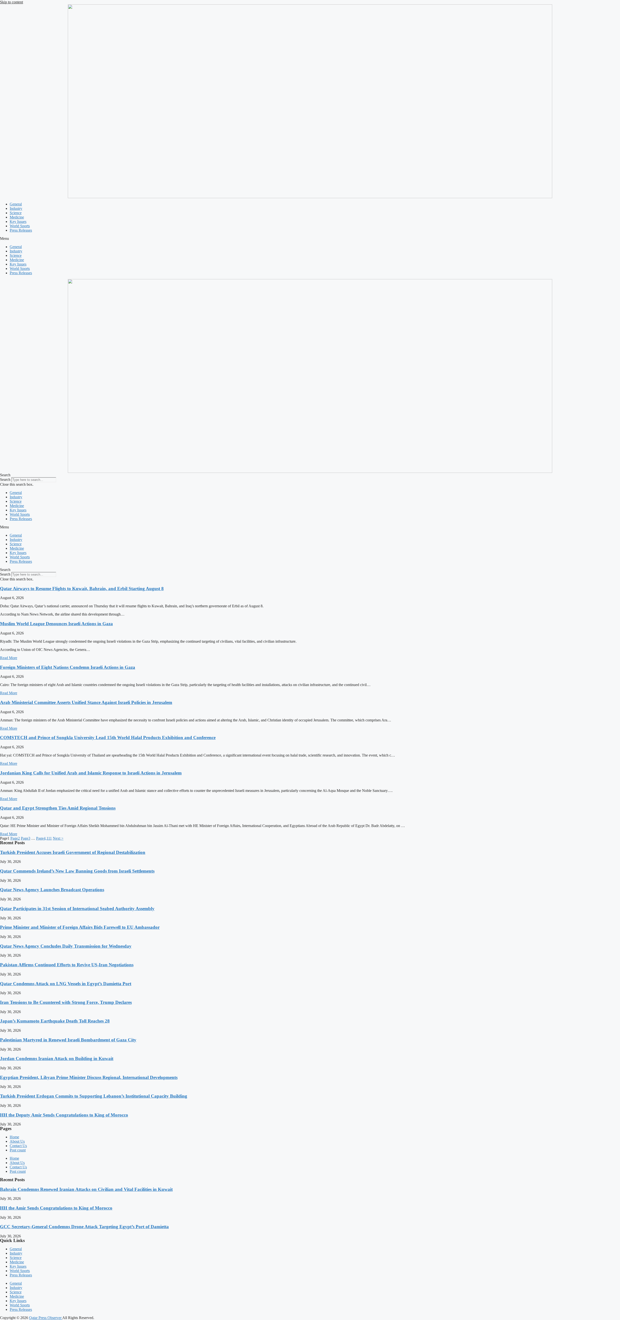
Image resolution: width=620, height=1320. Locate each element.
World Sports (20, 226)
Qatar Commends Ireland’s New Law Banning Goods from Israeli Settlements (77, 871)
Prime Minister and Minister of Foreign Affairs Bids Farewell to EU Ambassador (80, 927)
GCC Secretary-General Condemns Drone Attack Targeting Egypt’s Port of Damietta (84, 1226)
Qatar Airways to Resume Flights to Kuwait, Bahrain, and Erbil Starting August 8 (82, 588)
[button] (310, 238)
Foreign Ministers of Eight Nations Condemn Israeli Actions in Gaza (67, 667)
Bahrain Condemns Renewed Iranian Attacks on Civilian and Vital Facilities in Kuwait (86, 1189)
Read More (8, 658)
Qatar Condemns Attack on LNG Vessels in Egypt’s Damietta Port (65, 983)
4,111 (44, 838)
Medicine (17, 217)
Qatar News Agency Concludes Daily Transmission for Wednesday (66, 946)
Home (14, 1137)
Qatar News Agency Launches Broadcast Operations (52, 889)
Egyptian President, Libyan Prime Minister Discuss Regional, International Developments (89, 1077)
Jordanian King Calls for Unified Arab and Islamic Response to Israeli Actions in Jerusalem (91, 772)
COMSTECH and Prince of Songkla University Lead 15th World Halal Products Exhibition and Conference (108, 737)
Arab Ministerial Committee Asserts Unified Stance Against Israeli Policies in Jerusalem (86, 702)
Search (5, 479)
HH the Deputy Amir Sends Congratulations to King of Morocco (64, 1114)
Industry (16, 208)
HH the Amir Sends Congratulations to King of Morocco (56, 1208)
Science (16, 213)
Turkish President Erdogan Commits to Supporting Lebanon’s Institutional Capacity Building (93, 1096)
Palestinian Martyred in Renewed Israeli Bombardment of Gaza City (68, 1039)
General (16, 204)
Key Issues (18, 221)
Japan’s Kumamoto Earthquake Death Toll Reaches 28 (55, 1020)
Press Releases (21, 230)
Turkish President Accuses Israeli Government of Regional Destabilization (72, 852)
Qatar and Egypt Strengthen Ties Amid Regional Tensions (58, 808)
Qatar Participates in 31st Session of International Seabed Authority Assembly (77, 908)
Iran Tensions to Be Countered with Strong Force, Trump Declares (66, 1002)
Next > (58, 838)
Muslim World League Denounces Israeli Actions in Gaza (56, 623)
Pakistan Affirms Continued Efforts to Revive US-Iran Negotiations (66, 964)
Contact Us (18, 1146)
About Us (17, 1141)
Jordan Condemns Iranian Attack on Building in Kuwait (56, 1058)
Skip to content (11, 2)
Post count (18, 1150)
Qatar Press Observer (45, 1318)
